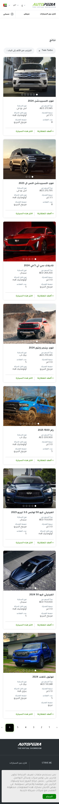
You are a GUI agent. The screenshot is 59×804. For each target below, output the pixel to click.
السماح (49, 796)
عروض (27, 14)
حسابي (6, 14)
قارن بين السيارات (48, 14)
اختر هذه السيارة (24, 131)
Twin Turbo (47, 50)
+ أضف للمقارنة (45, 131)
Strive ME (47, 763)
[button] (37, 94)
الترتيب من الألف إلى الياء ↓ (19, 51)
